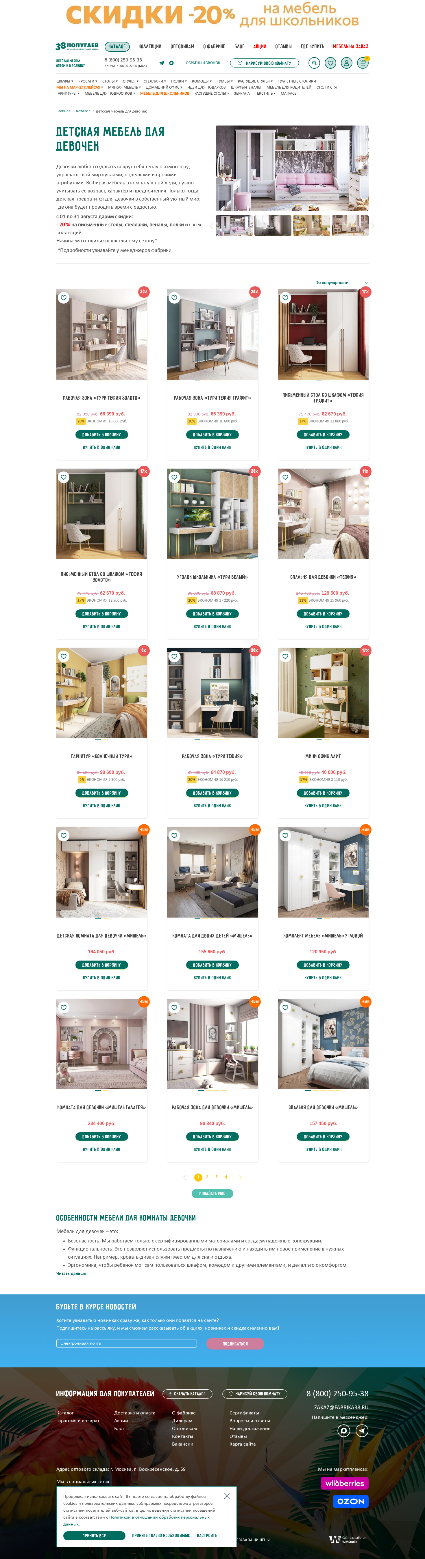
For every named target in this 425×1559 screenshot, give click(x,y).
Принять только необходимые (161, 1536)
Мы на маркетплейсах (78, 87)
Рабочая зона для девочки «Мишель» (212, 1108)
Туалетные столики (297, 81)
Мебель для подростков (108, 93)
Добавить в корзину (101, 435)
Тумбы (223, 81)
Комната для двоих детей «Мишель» (212, 936)
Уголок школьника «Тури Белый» (212, 577)
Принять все (94, 1536)
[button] (346, 63)
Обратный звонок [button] (203, 63)
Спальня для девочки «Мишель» (323, 1108)
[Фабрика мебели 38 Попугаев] (76, 47)
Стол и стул (328, 87)
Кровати (86, 81)
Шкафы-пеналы (246, 87)
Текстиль (264, 93)
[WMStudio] (348, 1540)
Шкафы (63, 81)
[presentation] (211, 226)
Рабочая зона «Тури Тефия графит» (212, 398)
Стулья (129, 81)
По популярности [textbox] (332, 282)
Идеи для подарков (206, 87)
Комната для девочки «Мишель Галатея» (102, 1108)
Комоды (200, 81)
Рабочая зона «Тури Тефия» (212, 756)
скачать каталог (190, 1394)
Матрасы (289, 93)
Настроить (207, 1536)
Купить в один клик (101, 447)
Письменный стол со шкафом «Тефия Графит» (323, 398)
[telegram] (161, 62)
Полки (177, 81)
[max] (171, 62)
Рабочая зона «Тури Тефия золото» (101, 398)
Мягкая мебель (123, 87)
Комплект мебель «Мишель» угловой (323, 936)
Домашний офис (162, 87)
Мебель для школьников (164, 93)
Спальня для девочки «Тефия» (323, 577)
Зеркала (242, 93)
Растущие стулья (254, 81)
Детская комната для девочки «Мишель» (101, 936)
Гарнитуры (66, 93)
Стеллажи (153, 81)
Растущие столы (210, 93)
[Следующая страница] (240, 1177)
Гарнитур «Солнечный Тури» (101, 756)
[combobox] (342, 283)
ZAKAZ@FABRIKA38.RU (341, 1408)
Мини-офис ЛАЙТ (323, 756)
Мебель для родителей (289, 87)
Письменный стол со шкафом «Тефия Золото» (101, 577)
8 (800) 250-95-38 (123, 60)
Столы (108, 81)
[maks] (343, 1430)
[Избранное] (330, 63)
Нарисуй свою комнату (268, 63)
